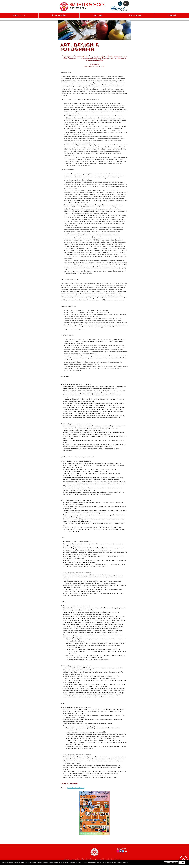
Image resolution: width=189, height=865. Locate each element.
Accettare (182, 862)
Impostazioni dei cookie (170, 862)
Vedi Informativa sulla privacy (121, 862)
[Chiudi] (187, 862)
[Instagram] (118, 851)
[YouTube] (126, 851)
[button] (19, 15)
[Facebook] (120, 851)
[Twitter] (123, 851)
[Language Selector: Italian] (126, 3)
